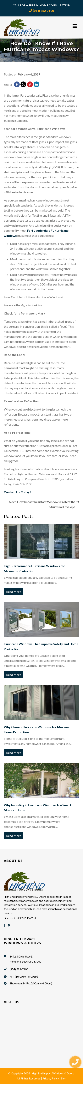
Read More (13, 591)
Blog (63, 1078)
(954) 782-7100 (43, 10)
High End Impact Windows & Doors (53, 1073)
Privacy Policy (50, 1078)
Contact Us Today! (17, 492)
